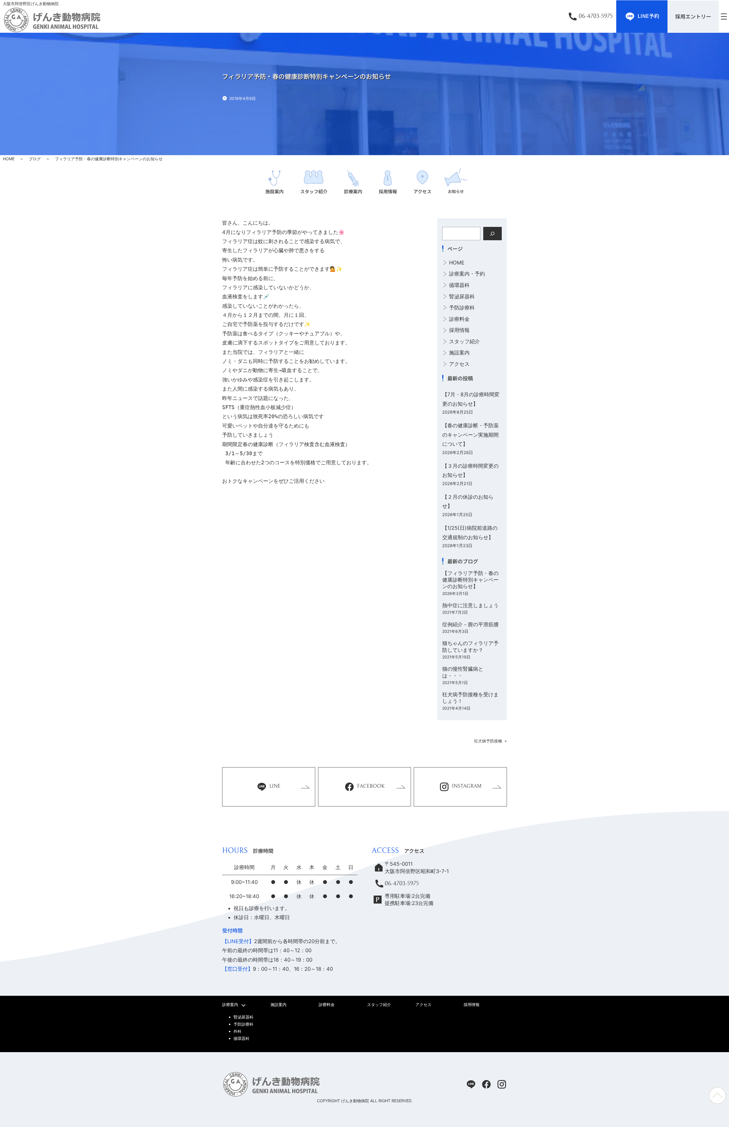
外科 (237, 1031)
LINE (274, 786)
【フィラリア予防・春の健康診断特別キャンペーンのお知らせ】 (470, 580)
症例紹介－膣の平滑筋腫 (470, 624)
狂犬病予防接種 (488, 740)
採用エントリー (693, 16)
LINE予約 (648, 15)
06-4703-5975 (596, 16)
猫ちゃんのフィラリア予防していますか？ (470, 646)
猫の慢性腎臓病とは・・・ (462, 672)
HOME (9, 158)
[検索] (492, 233)
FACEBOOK (371, 786)
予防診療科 (462, 308)
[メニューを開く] (724, 16)
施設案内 (459, 353)
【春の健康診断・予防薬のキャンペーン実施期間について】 (470, 434)
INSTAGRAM (467, 786)
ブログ (35, 158)
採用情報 (459, 330)
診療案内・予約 (467, 274)
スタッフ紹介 (464, 341)
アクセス (459, 364)
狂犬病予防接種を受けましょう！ (470, 697)
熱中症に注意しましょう (470, 605)
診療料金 (459, 319)
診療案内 (230, 1004)
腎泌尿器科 (462, 296)
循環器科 (459, 285)
